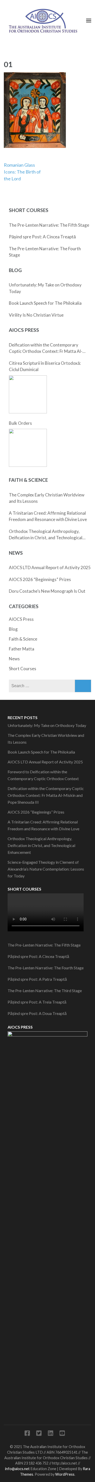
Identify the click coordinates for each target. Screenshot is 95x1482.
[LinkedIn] (50, 1434)
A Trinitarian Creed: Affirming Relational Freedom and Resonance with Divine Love (48, 516)
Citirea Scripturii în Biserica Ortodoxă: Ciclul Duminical (45, 366)
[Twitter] (39, 1434)
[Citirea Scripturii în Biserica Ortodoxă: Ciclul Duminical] (28, 394)
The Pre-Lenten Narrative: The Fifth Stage (49, 225)
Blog (13, 629)
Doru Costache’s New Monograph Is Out (47, 591)
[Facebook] (27, 1434)
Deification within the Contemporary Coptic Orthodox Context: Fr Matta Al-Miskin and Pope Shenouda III (45, 348)
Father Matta (21, 648)
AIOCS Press (21, 619)
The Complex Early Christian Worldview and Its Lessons (46, 498)
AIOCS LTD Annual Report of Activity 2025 (50, 567)
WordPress (64, 1474)
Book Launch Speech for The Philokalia (45, 303)
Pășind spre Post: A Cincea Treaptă (42, 236)
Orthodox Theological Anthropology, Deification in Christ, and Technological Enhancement (45, 535)
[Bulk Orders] (28, 448)
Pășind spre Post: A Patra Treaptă (37, 979)
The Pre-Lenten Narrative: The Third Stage (45, 990)
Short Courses (22, 668)
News (14, 658)
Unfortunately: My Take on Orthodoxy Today (45, 288)
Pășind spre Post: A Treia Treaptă (37, 1001)
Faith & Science (23, 639)
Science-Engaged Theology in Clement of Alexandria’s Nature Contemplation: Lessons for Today (46, 869)
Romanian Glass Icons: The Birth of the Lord (22, 171)
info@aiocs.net (17, 1469)
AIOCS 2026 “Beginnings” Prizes (40, 579)
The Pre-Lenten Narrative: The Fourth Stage (45, 252)
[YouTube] (62, 1434)
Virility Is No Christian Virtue (36, 315)
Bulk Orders (20, 423)
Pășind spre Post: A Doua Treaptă (37, 1013)
